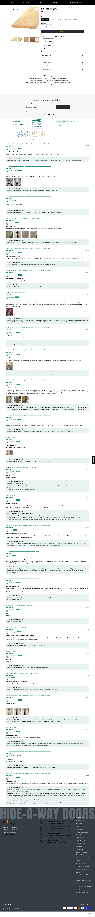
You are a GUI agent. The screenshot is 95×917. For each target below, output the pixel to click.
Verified (30, 139)
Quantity (43, 23)
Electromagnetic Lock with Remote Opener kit (21, 605)
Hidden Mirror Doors (82, 863)
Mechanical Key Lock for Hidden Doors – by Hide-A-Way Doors (25, 218)
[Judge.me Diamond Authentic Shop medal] (20, 134)
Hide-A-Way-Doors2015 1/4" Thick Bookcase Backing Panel (25, 578)
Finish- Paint (12, 727)
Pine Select (45, 19)
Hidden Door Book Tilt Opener (17, 292)
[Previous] (13, 9)
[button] (38, 119)
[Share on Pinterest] (46, 48)
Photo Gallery (80, 849)
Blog (77, 826)
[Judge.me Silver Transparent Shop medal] (27, 134)
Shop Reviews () (75, 121)
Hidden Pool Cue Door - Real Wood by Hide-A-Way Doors (24, 551)
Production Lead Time (48, 59)
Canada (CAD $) (85, 904)
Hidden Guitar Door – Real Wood (17, 627)
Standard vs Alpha (47, 69)
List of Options (46, 66)
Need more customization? (50, 52)
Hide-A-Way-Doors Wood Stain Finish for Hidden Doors (23, 467)
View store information (48, 41)
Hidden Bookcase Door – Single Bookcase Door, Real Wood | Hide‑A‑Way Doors (30, 144)
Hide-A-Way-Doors (18, 908)
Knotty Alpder (67, 19)
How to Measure (46, 55)
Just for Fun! (80, 855)
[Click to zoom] (36, 9)
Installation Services (82, 892)
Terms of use (80, 821)
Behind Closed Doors (82, 852)
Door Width (12, 437)
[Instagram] (45, 115)
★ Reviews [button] (93, 460)
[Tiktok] (53, 115)
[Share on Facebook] (42, 48)
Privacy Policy (80, 823)
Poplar (52, 19)
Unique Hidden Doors (82, 866)
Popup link (51, 45)
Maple (75, 19)
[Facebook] (41, 115)
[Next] (17, 9)
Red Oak (59, 19)
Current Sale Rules (81, 840)
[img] (20, 122)
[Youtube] (49, 115)
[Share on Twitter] (44, 48)
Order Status (80, 835)
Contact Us (79, 829)
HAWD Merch (80, 838)
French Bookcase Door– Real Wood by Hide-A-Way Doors (24, 673)
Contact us (44, 45)
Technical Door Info (47, 62)
